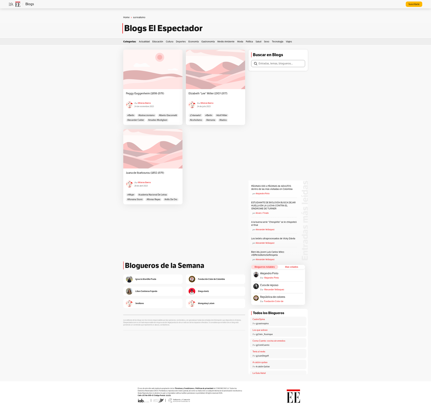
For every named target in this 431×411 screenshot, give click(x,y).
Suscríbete (414, 4)
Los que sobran (260, 330)
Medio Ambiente (226, 41)
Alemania (210, 120)
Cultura (169, 41)
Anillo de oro (170, 199)
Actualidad (144, 41)
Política (249, 41)
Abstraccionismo (146, 115)
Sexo (266, 41)
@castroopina (262, 323)
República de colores (272, 297)
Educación (157, 41)
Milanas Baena (144, 103)
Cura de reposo (269, 285)
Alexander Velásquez (265, 229)
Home (126, 17)
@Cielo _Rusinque (264, 334)
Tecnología (277, 41)
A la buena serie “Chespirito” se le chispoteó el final (274, 224)
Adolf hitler (221, 115)
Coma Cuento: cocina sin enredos (269, 341)
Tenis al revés (259, 351)
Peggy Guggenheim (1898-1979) (145, 93)
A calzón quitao (260, 362)
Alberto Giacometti (168, 115)
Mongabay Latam (206, 303)
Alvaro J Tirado (262, 213)
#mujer (130, 194)
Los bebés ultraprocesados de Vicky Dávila (273, 238)
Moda (240, 41)
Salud (258, 41)
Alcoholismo (196, 120)
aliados (223, 120)
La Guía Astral (259, 373)
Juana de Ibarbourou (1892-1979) (145, 173)
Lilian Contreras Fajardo (146, 291)
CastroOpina (259, 319)
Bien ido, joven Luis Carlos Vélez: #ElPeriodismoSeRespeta (267, 253)
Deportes (181, 41)
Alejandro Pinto (263, 193)
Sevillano (139, 303)
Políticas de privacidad (204, 388)
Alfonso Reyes (153, 199)
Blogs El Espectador (163, 28)
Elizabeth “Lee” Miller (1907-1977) (208, 93)
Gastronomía (208, 41)
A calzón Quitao (263, 366)
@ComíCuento (262, 345)
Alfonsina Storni (134, 199)
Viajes (289, 41)
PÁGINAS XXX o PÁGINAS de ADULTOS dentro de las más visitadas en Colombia (271, 188)
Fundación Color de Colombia (273, 301)
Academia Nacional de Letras (152, 194)
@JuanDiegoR (262, 356)
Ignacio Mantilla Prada (145, 279)
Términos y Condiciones (184, 388)
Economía (193, 41)
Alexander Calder (135, 120)
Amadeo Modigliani (157, 120)
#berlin (130, 115)
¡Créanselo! (195, 115)
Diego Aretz (203, 291)
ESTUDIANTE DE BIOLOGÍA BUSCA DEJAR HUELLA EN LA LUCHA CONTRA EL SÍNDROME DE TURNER (273, 205)
